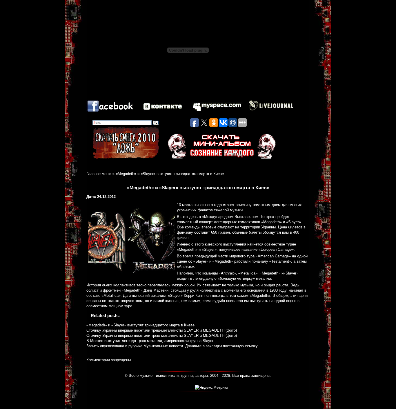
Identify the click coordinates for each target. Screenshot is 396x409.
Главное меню (98, 174)
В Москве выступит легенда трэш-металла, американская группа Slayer (149, 341)
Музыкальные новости (163, 346)
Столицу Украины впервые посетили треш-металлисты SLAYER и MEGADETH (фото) (161, 330)
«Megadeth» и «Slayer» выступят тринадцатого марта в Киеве (140, 325)
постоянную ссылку (240, 346)
